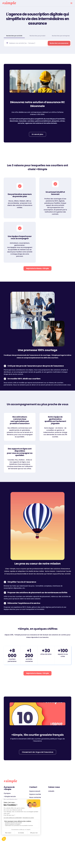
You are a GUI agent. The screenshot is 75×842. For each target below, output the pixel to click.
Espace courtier (35, 794)
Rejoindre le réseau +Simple (37, 268)
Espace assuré (34, 791)
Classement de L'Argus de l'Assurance (37, 752)
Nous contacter (35, 797)
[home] (9, 3)
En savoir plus (37, 134)
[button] (71, 3)
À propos (7, 793)
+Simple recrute (10, 796)
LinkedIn (51, 791)
